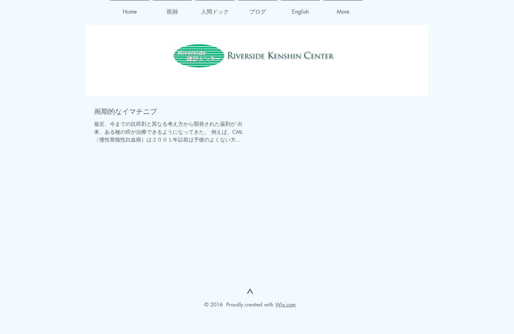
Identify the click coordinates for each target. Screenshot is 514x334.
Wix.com (285, 304)
